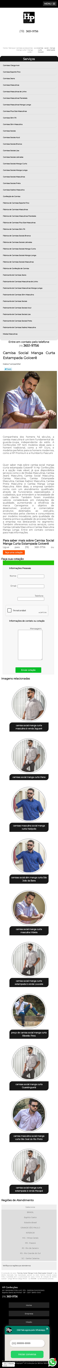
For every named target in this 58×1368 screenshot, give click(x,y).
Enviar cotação (28, 670)
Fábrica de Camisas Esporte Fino (16, 203)
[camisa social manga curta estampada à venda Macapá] (29, 1165)
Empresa (29, 1313)
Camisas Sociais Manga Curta (15, 163)
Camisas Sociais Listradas (13, 157)
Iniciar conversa (27, 1354)
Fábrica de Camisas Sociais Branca (17, 236)
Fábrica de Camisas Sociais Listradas (17, 242)
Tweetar (8, 369)
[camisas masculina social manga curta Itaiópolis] (29, 803)
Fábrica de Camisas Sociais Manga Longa (19, 255)
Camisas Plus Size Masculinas (15, 111)
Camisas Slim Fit (9, 118)
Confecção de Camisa (11, 196)
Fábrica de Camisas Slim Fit (14, 229)
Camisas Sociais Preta (12, 183)
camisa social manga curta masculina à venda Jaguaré (29, 727)
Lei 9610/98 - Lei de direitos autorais (40, 1279)
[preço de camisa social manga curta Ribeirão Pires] (29, 1010)
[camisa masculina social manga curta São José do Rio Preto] (29, 1113)
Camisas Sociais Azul (11, 137)
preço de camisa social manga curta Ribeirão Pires (29, 1034)
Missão (29, 1322)
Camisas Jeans (9, 78)
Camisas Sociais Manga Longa (15, 170)
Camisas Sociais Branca (12, 144)
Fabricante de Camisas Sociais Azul (17, 308)
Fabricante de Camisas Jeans (14, 275)
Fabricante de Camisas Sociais (15, 301)
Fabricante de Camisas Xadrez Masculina (19, 327)
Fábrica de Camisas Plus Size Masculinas (19, 222)
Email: (14, 586)
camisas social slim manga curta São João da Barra (29, 879)
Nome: (14, 576)
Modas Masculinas (10, 334)
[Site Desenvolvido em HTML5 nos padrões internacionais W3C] (8, 1365)
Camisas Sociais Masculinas (14, 177)
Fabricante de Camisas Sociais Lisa (17, 314)
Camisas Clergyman (11, 65)
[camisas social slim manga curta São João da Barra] (29, 855)
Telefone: (39, 596)
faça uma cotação (14, 552)
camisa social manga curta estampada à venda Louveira (29, 982)
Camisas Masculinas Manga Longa (17, 105)
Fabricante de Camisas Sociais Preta (17, 321)
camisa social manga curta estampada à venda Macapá (29, 1189)
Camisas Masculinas (11, 85)
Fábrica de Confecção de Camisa (16, 268)
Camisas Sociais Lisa (11, 150)
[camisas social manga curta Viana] (29, 754)
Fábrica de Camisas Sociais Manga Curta (19, 249)
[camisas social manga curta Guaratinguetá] (29, 1062)
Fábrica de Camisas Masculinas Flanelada (19, 216)
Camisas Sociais (9, 131)
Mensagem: (36, 628)
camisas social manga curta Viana (29, 777)
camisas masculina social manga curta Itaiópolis (29, 827)
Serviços (29, 59)
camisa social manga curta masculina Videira (29, 931)
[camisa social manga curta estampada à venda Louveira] (29, 958)
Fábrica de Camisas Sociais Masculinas (18, 262)
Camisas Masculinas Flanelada (15, 98)
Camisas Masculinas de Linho (14, 91)
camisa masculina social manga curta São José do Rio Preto (29, 1137)
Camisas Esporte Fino (11, 72)
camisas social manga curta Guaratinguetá (29, 1086)
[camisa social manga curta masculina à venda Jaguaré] (29, 703)
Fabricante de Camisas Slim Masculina (18, 295)
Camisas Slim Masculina (13, 124)
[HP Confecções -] (29, 16)
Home (29, 1305)
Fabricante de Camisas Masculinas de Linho (20, 281)
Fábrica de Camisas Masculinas (15, 209)
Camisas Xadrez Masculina (13, 190)
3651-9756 (32, 31)
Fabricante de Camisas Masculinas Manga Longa (22, 288)
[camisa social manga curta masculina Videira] (29, 907)
